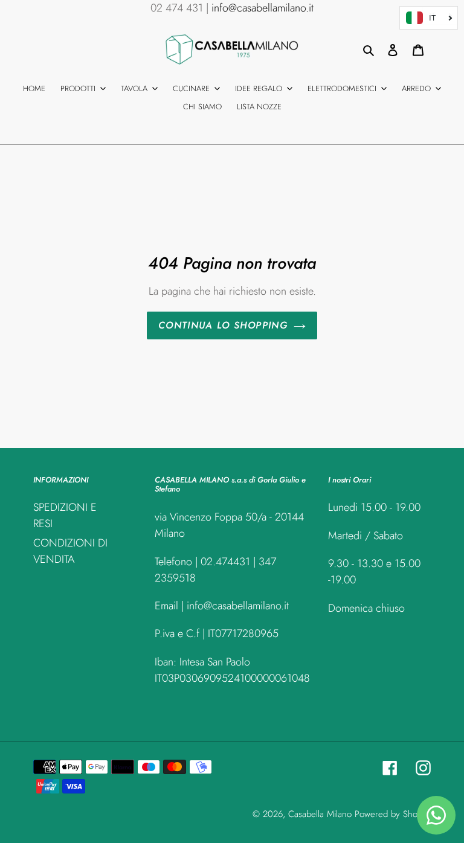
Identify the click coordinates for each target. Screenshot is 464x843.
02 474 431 (176, 8)
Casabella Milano (320, 814)
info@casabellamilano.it (262, 8)
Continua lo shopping (223, 325)
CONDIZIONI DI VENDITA (70, 551)
